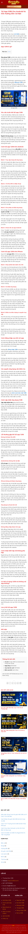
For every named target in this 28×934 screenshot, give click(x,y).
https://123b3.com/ (13, 880)
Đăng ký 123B (20, 905)
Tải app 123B (20, 908)
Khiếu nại (5, 918)
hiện (9, 51)
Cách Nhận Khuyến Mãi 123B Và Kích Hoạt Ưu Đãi (13, 820)
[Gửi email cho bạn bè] (15, 683)
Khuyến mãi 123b (6, 851)
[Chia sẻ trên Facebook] (10, 683)
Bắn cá (3, 843)
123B (13, 925)
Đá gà (2, 845)
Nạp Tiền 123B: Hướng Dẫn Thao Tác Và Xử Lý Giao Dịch (13, 731)
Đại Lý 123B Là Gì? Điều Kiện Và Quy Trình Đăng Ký (13, 799)
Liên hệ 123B (6, 916)
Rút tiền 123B (20, 902)
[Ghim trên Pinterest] (18, 683)
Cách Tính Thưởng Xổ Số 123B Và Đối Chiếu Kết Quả (13, 824)
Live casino (4, 854)
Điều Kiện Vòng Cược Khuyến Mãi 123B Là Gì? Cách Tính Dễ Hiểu (14, 815)
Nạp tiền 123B (20, 900)
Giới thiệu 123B (7, 900)
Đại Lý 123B (20, 913)
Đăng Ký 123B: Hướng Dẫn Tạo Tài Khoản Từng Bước (13, 776)
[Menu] (2, 2)
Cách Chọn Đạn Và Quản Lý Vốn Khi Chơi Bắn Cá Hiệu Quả (13, 829)
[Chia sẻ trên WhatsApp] (7, 683)
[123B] (14, 2)
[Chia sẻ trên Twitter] (13, 683)
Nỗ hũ (3, 856)
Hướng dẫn (4, 848)
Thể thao (3, 859)
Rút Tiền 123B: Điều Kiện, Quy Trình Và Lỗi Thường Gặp (12, 708)
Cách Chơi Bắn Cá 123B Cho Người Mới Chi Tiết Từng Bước (13, 833)
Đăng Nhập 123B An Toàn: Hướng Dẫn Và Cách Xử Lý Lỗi (14, 754)
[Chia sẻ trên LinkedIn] (20, 683)
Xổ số (2, 862)
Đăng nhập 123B (21, 910)
